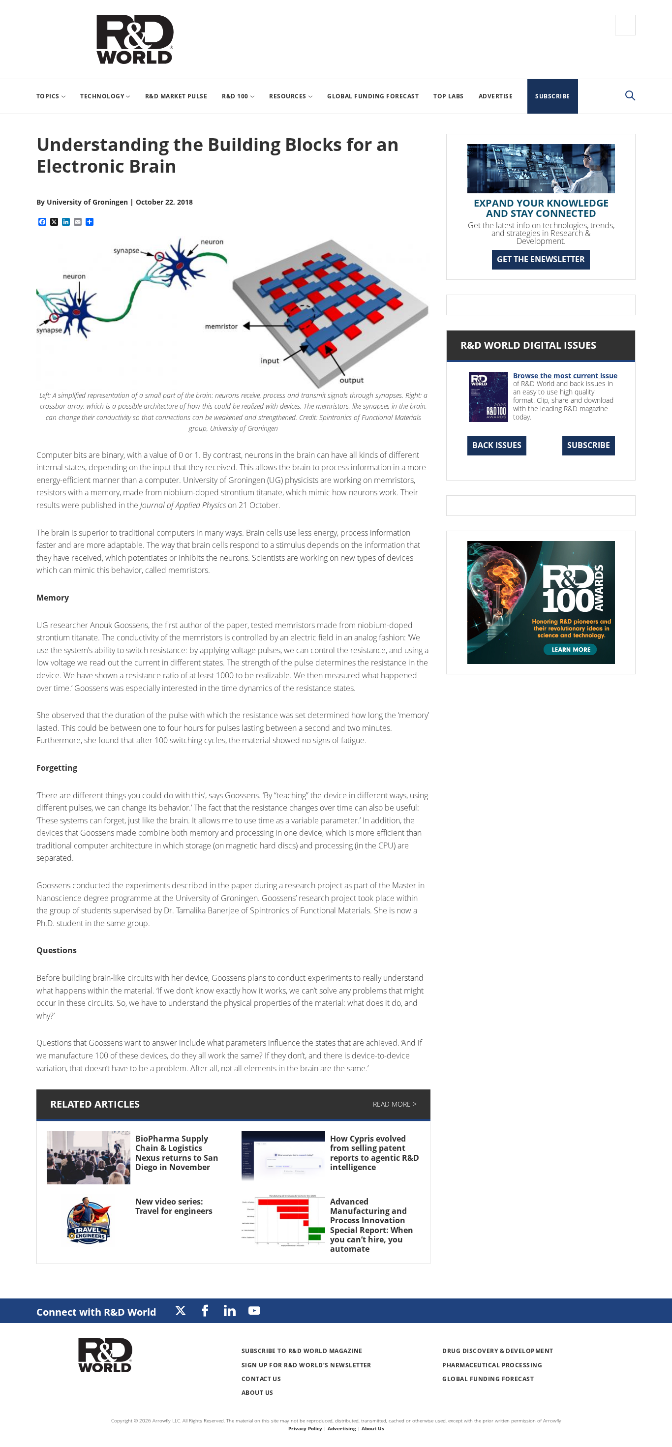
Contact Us (261, 1379)
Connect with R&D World (96, 1312)
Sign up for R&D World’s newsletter (306, 1365)
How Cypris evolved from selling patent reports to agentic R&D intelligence (374, 1153)
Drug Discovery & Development (497, 1351)
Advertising (342, 1428)
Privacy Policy (305, 1428)
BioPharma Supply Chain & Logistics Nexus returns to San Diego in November (176, 1153)
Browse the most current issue (565, 375)
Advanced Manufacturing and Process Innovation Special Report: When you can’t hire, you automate (371, 1225)
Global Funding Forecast (488, 1379)
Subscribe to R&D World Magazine (302, 1351)
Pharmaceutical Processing (492, 1365)
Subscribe (588, 445)
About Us (258, 1392)
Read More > (395, 1104)
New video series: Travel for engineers (174, 1206)
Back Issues (496, 445)
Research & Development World (134, 39)
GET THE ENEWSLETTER (541, 259)
